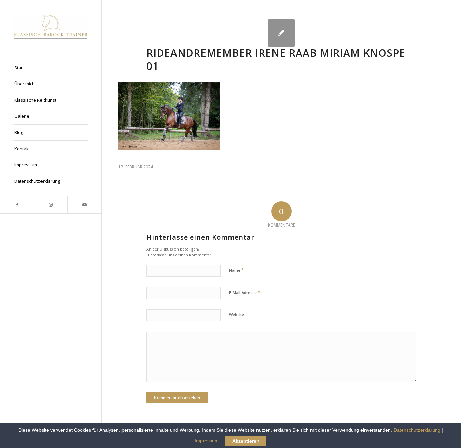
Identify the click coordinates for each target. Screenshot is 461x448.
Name (236, 270)
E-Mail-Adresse (244, 292)
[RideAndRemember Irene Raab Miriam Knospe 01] (281, 33)
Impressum (207, 440)
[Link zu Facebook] (17, 204)
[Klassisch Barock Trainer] (50, 26)
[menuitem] (50, 68)
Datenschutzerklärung (417, 430)
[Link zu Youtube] (84, 204)
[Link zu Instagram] (50, 204)
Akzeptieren (246, 441)
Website (236, 314)
